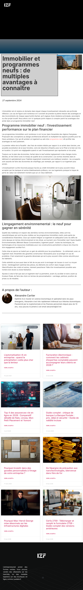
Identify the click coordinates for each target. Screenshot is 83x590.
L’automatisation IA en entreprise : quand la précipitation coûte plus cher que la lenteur (18, 359)
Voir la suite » (9, 367)
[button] (43, 577)
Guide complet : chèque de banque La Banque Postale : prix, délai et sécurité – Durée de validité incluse (62, 416)
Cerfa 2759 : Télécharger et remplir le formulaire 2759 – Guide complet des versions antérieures (60, 525)
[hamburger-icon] (9, 5)
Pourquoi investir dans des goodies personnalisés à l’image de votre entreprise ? (20, 470)
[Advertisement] (41, 25)
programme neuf (56, 139)
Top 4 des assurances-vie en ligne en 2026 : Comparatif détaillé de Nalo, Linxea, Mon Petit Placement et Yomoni (18, 416)
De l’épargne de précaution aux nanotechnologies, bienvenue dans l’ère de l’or (62, 470)
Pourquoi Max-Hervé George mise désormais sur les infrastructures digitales (18, 523)
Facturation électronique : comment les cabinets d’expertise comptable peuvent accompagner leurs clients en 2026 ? (62, 360)
